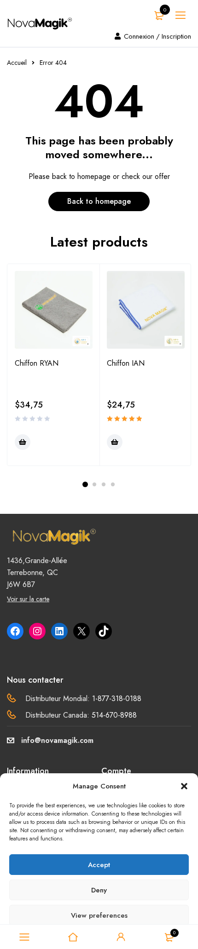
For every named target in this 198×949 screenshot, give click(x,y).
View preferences (99, 915)
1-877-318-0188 (116, 698)
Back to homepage (99, 201)
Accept (99, 865)
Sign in (121, 937)
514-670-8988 (114, 715)
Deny (99, 890)
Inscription (176, 36)
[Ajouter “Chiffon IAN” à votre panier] (114, 442)
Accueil (17, 62)
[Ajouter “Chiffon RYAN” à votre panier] (22, 442)
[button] (184, 786)
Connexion (139, 36)
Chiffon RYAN (36, 363)
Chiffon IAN (126, 363)
